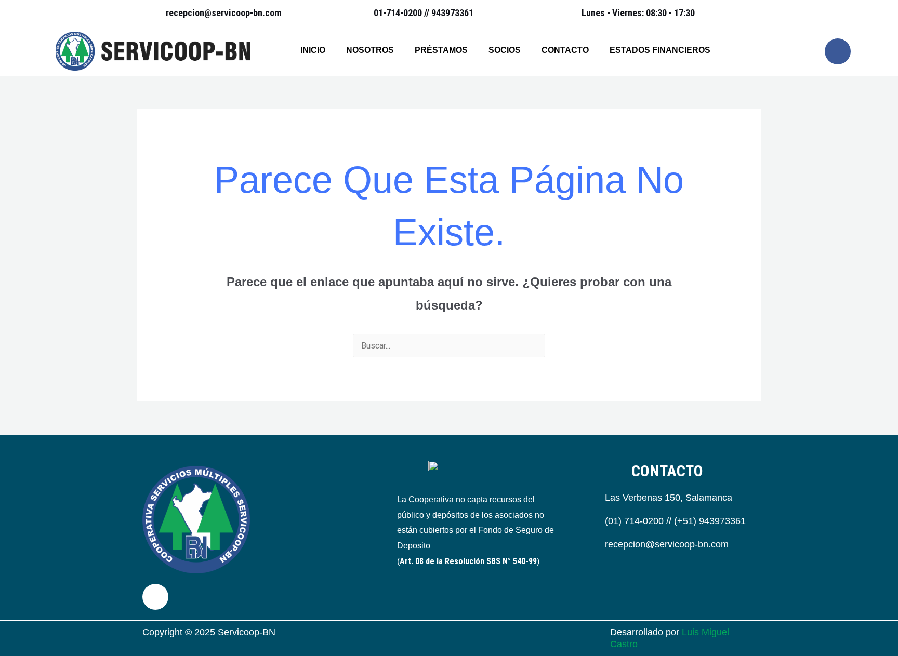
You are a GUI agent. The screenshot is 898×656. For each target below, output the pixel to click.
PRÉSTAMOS (441, 50)
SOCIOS (504, 50)
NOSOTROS (370, 50)
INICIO (312, 50)
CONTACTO (565, 50)
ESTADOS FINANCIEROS (660, 50)
